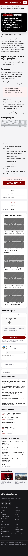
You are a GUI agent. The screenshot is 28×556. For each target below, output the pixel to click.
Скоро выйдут (6, 471)
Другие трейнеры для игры (12, 215)
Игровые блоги (5, 521)
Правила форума (5, 536)
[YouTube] (9, 503)
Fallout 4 (17, 512)
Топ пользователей (6, 534)
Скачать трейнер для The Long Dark (14, 183)
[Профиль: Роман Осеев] (3, 347)
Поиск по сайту (19, 534)
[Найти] (20, 2)
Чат (2, 529)
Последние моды (7, 410)
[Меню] (2, 2)
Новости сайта (19, 529)
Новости (3, 510)
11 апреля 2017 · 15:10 (11, 348)
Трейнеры (17, 15)
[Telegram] (6, 503)
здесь (17, 95)
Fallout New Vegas (19, 517)
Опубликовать (14, 337)
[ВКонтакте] (2, 503)
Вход (25, 2)
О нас (16, 527)
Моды (2, 512)
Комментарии (5, 531)
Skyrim (16, 514)
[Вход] (9, 322)
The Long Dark (8, 15)
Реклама (17, 531)
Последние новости (8, 376)
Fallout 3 (17, 519)
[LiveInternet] (4, 550)
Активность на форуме (10, 438)
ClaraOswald (7, 27)
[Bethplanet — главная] (12, 2)
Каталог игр (18, 510)
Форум (3, 527)
